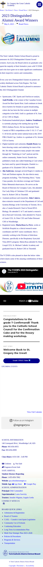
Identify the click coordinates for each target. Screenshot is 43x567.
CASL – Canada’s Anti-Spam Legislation (19, 519)
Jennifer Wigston (16, 498)
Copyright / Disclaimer (16, 566)
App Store (18, 484)
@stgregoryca (21, 424)
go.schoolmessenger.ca (17, 481)
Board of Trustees (11, 516)
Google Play (31, 484)
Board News (23, 24)
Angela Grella (28, 498)
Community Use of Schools (14, 523)
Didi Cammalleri (16, 491)
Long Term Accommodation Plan (16, 530)
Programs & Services (12, 540)
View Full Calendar (34, 412)
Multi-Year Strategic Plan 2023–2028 (18, 533)
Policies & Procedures (12, 536)
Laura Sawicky (21, 494)
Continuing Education (12, 526)
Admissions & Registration (14, 513)
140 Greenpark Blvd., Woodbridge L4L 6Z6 (18, 443)
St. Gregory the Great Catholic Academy (18, 4)
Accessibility (30, 566)
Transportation (9, 543)
